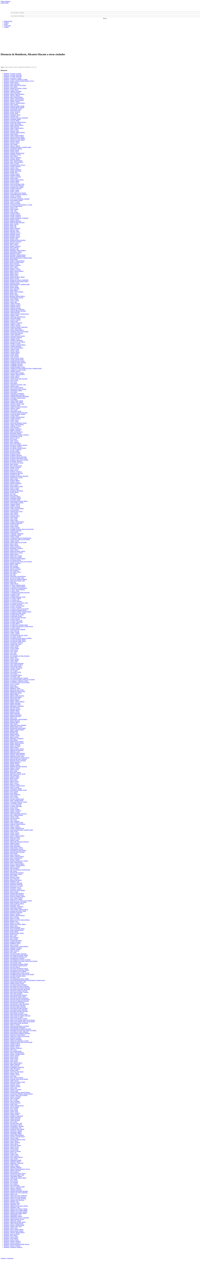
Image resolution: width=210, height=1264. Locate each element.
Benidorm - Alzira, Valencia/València (13, 162)
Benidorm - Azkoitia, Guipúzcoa (12, 215)
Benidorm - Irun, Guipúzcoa (11, 570)
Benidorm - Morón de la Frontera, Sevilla (14, 774)
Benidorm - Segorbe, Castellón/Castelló (14, 1054)
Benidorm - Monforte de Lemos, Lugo (14, 756)
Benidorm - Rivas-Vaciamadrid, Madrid (14, 928)
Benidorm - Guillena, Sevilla (11, 541)
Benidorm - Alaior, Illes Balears (12, 92)
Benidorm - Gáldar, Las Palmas (12, 507)
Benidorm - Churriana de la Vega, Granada (15, 389)
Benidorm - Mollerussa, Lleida (12, 751)
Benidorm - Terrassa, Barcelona (12, 1102)
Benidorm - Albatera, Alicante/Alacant (14, 98)
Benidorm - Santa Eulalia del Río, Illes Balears (16, 1023)
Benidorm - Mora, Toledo (10, 771)
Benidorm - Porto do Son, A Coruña (13, 886)
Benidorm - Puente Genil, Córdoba (13, 899)
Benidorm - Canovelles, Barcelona (13, 337)
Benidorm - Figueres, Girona (11, 489)
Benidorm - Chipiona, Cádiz (11, 386)
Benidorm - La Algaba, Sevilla (12, 594)
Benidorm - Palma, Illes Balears (12, 846)
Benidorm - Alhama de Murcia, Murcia (14, 137)
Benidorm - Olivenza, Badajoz (12, 818)
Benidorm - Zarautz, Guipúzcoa (12, 1242)
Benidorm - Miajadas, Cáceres (12, 735)
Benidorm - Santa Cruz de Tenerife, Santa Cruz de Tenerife (19, 1021)
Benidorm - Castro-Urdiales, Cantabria (14, 373)
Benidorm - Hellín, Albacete (11, 545)
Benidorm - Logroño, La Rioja (12, 669)
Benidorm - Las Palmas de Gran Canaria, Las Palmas (18, 638)
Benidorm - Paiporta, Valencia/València (14, 835)
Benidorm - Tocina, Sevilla (11, 1110)
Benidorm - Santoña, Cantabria (12, 1045)
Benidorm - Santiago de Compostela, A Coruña (16, 1040)
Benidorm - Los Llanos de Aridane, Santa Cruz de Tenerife (19, 679)
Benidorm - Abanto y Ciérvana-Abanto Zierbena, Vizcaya (19, 81)
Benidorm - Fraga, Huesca (11, 495)
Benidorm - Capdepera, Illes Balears (13, 340)
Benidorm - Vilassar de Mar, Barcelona (14, 1200)
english (7, 3)
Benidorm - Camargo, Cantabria (12, 319)
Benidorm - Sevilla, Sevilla (11, 1060)
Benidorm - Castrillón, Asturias (12, 371)
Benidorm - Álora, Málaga (11, 156)
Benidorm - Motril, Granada (11, 778)
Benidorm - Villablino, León (11, 1201)
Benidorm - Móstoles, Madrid (11, 777)
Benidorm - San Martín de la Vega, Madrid (15, 971)
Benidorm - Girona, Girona (11, 520)
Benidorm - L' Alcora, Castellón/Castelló (14, 585)
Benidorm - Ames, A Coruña (11, 163)
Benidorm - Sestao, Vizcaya (11, 1058)
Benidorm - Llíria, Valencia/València (13, 664)
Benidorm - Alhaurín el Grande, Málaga (14, 140)
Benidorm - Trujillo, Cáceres (11, 1147)
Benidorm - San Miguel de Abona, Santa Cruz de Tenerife (19, 974)
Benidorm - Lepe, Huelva (10, 654)
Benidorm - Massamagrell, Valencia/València (15, 719)
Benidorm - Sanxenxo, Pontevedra (13, 1048)
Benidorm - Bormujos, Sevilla (11, 283)
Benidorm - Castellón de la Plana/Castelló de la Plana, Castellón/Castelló (23, 368)
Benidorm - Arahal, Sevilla (11, 178)
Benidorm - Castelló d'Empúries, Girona (14, 367)
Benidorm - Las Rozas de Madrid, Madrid (15, 639)
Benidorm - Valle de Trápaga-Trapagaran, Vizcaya (17, 1169)
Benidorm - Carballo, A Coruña (12, 343)
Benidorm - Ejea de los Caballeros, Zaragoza (15, 445)
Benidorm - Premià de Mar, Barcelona (14, 894)
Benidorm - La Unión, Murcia (12, 623)
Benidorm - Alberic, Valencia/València (14, 100)
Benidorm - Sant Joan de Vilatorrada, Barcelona (16, 1001)
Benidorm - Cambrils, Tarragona (12, 325)
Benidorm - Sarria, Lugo (10, 1049)
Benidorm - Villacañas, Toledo (12, 1203)
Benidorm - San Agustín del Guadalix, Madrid (16, 955)
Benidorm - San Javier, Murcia (12, 967)
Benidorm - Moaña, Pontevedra (12, 744)
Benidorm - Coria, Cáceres (11, 409)
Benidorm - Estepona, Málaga (11, 480)
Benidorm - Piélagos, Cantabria (12, 866)
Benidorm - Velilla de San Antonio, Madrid (15, 1178)
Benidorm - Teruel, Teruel (10, 1104)
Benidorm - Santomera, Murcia (12, 1043)
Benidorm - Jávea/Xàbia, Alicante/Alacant (15, 576)
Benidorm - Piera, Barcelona (11, 868)
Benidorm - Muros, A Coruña (11, 784)
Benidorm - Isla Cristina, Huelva (12, 572)
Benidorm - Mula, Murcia (10, 779)
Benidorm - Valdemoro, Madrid (12, 1161)
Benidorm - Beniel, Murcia (11, 259)
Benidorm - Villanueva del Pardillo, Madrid (15, 1213)
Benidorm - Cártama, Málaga (11, 353)
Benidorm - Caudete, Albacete (12, 375)
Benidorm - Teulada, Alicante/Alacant (14, 1105)
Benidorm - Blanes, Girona (11, 275)
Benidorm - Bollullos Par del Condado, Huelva (16, 281)
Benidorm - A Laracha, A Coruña (12, 78)
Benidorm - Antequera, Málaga (12, 175)
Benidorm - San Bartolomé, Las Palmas (14, 958)
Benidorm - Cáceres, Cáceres (11, 300)
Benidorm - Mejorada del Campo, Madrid (15, 728)
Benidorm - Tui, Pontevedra (11, 1150)
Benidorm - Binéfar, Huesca (11, 274)
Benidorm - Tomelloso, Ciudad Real (13, 1116)
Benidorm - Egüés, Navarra (11, 440)
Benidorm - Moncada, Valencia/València (14, 754)
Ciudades (6, 22)
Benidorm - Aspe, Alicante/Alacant (13, 206)
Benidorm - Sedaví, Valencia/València (14, 1052)
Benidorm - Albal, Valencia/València (13, 97)
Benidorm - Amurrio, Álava (11, 168)
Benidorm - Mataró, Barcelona (12, 720)
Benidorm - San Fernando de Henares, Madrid (16, 964)
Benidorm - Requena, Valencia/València (14, 915)
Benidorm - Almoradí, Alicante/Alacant (14, 153)
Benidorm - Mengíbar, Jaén (11, 732)
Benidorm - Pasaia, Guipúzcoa (12, 855)
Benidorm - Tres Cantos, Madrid (12, 1145)
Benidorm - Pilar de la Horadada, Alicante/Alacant (17, 869)
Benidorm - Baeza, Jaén (10, 225)
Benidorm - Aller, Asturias (10, 144)
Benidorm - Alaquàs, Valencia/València (14, 94)
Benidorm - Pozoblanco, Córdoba (12, 889)
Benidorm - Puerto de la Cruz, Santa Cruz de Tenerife (18, 900)
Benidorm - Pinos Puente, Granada (13, 874)
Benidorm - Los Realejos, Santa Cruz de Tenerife (16, 682)
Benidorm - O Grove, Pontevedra (12, 805)
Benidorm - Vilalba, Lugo (10, 1194)
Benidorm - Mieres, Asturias (11, 737)
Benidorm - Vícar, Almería (11, 1183)
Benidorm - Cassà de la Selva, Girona (13, 358)
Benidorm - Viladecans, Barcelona (13, 1189)
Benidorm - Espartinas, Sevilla (12, 474)
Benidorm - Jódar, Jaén (10, 582)
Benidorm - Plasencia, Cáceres (12, 877)
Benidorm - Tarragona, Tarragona (12, 1089)
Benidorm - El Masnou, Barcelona (13, 455)
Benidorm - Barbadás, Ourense (12, 235)
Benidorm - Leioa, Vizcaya (11, 650)
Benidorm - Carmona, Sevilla (11, 349)
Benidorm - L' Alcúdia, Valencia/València (14, 586)
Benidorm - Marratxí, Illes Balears (13, 715)
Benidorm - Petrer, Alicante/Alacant (13, 862)
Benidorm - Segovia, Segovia (11, 1055)
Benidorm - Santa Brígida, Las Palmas (14, 1012)
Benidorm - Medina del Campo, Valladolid (15, 725)
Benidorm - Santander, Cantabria (12, 1037)
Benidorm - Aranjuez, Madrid (11, 181)
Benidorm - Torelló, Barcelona (12, 1120)
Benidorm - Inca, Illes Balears (11, 567)
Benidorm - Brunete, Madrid (11, 287)
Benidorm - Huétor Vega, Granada (13, 557)
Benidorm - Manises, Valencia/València (14, 701)
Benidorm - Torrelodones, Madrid (12, 1132)
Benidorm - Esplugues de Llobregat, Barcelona (16, 476)
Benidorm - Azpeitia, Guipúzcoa (12, 216)
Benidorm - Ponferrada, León (11, 881)
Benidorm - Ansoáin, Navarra (11, 173)
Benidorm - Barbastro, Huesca (12, 237)
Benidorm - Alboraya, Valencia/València (14, 103)
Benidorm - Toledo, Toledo (11, 1111)
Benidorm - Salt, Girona (10, 952)
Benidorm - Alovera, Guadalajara (12, 157)
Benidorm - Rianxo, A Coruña (12, 918)
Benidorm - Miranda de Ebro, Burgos (13, 741)
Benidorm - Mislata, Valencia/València (14, 743)
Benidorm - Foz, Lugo (10, 493)
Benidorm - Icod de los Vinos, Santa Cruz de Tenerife (18, 561)
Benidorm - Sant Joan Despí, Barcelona (14, 1002)
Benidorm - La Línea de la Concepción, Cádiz (16, 603)
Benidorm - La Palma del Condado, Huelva (15, 610)
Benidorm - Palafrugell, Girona (12, 838)
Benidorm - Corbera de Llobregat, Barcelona (15, 406)
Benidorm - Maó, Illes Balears (12, 707)
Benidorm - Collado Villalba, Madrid (13, 401)
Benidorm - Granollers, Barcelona (12, 530)
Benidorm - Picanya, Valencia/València (14, 864)
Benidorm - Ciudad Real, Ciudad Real (14, 393)
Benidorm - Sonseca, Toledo (11, 1073)
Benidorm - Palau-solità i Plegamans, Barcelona (16, 841)
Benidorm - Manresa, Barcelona (12, 704)
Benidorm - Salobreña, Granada (12, 949)
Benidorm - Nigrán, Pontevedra (12, 794)
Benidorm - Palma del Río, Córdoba (13, 847)
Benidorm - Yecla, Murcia (10, 1235)
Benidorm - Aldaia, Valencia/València (13, 125)
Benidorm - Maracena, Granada (12, 709)
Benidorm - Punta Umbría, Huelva (13, 908)
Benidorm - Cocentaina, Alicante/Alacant (14, 398)
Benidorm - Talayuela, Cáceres (12, 1083)
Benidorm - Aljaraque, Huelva (12, 143)
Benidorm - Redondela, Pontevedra (13, 912)
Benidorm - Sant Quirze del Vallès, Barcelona (16, 1008)
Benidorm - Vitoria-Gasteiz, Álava (13, 1226)
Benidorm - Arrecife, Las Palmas (12, 196)
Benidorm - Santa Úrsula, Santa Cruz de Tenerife (16, 1036)
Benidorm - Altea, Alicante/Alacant (13, 160)
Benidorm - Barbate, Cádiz (11, 238)
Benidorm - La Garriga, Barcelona (13, 601)
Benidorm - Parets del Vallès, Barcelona (14, 852)
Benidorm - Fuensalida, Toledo (12, 499)
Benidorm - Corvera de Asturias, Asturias (14, 414)
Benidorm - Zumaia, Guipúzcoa (12, 1245)
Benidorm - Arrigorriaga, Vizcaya (12, 197)
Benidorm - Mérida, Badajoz (11, 734)
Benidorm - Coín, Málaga (10, 399)
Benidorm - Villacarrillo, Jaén (11, 1204)
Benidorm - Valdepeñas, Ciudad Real (13, 1163)
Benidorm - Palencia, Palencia (12, 843)
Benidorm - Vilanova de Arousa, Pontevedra (15, 1195)
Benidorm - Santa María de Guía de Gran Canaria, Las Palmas (20, 1030)
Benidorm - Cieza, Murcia (10, 392)
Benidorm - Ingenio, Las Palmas (12, 569)
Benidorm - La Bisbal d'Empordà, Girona (14, 597)
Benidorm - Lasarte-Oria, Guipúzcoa (13, 642)
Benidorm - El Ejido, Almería (11, 451)
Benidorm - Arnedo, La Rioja (11, 191)
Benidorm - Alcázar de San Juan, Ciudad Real (16, 117)
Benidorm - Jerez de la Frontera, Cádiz (14, 577)
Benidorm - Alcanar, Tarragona (12, 112)
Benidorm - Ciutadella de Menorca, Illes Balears (16, 396)
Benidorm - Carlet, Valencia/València (13, 347)
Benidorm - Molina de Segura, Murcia (14, 749)
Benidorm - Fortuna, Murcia (11, 492)
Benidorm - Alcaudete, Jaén (11, 116)
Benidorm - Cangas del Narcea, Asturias (14, 336)
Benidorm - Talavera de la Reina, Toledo (14, 1082)
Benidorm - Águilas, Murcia (11, 89)
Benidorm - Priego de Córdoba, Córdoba (14, 896)
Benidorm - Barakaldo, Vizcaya (12, 232)
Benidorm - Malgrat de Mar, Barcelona (14, 695)
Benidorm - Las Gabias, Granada (12, 636)
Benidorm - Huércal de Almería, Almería (14, 551)
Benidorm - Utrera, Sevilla (11, 1158)
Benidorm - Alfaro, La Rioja (11, 129)
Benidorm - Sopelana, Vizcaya (12, 1074)
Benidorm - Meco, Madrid (11, 723)
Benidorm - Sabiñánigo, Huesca (12, 943)
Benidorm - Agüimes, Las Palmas (12, 91)
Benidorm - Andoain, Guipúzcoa (12, 169)
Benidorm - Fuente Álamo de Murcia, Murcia (15, 501)
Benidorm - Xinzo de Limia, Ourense (13, 1231)
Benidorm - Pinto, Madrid (10, 875)
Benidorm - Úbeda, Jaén (10, 1152)
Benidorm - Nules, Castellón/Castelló (13, 800)
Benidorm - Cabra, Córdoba (11, 299)
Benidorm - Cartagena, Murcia (12, 352)
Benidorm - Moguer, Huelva (11, 747)
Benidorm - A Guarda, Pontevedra (13, 76)
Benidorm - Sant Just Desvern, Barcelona (14, 1005)
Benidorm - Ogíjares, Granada (12, 809)
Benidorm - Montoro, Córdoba (12, 768)
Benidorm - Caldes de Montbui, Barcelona (15, 311)
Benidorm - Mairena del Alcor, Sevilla (14, 690)
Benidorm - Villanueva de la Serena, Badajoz (15, 1211)
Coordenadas (7, 25)
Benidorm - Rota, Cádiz (10, 936)
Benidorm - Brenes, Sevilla (11, 286)
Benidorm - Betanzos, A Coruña (12, 269)
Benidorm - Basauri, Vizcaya (11, 243)
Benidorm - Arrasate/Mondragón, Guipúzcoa (15, 194)
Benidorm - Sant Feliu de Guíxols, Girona (15, 996)
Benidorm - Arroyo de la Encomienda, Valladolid (16, 199)
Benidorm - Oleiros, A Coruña (12, 812)
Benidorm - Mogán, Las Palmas (12, 746)
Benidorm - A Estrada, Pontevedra (13, 75)
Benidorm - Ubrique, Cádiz (11, 1154)
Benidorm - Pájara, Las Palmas (12, 837)
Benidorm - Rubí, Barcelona (11, 937)
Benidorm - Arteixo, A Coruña (12, 201)
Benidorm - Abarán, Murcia (11, 82)
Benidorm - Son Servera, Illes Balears (13, 1071)
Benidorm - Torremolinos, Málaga (13, 1133)
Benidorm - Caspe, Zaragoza (11, 356)
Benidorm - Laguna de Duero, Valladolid (14, 629)
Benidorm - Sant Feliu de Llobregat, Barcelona (16, 998)
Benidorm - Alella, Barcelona (11, 126)
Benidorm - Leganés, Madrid (11, 648)
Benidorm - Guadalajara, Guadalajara (13, 533)
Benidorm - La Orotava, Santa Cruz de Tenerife (16, 608)
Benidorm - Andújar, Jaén (10, 172)
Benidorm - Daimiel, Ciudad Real (12, 429)
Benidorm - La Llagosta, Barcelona (13, 604)
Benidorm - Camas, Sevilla (11, 321)
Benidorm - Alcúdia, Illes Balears (12, 123)
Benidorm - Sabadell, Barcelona (12, 942)
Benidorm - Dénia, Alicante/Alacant (13, 432)
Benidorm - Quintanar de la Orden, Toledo (15, 911)
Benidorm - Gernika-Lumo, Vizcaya (13, 511)
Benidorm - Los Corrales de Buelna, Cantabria (16, 678)
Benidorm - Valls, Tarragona (11, 1172)
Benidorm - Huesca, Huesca (11, 554)
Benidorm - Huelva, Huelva (11, 549)
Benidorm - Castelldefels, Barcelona (13, 365)
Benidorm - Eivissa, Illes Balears (12, 443)
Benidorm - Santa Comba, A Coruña (13, 1017)
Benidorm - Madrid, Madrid (11, 687)
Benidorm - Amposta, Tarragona (12, 166)
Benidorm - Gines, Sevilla (10, 518)
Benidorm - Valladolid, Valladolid (12, 1167)
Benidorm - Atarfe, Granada (11, 209)
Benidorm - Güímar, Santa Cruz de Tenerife (15, 542)
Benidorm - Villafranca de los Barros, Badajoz (16, 1206)
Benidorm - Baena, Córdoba (11, 224)
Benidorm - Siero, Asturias (11, 1061)
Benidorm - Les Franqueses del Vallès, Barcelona (16, 656)
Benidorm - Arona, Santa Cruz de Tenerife (15, 193)
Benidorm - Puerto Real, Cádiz (12, 905)
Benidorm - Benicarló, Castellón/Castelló (14, 256)
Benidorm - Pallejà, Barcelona (12, 844)
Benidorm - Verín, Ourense (11, 1181)
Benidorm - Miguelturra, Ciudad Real (13, 738)
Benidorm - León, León (10, 653)
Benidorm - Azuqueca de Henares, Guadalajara (16, 218)
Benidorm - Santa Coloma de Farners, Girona (15, 1014)
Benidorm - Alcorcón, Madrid (11, 120)
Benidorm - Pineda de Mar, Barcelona (14, 872)
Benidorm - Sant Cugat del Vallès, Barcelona (15, 995)
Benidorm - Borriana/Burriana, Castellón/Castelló (17, 284)
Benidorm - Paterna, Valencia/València (14, 856)
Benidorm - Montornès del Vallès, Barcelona (15, 766)
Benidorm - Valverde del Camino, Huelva (15, 1173)
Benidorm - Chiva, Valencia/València (13, 387)
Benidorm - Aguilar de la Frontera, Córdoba (15, 88)
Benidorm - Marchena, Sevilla (12, 712)
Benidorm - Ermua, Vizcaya (11, 470)
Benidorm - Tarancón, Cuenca (12, 1085)
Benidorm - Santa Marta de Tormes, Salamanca (16, 1032)
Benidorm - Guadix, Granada (11, 536)
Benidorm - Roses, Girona (11, 934)
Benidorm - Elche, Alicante (11, 464)
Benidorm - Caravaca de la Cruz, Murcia (14, 342)
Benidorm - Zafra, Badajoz (11, 1238)
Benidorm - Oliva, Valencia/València (13, 815)
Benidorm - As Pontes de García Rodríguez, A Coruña (18, 204)
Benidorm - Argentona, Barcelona (12, 188)
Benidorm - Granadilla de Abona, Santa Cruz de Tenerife (18, 529)
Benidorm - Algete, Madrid (11, 134)
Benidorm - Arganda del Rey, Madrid (13, 187)
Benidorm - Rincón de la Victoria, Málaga (15, 924)
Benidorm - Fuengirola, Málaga (12, 496)
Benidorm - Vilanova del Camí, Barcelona (15, 1197)
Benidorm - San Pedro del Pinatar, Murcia (15, 976)
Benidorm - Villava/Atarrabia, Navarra (14, 1219)
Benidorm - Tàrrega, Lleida (11, 1091)
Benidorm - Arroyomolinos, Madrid (13, 200)
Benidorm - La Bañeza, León (11, 595)
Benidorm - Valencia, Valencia (12, 1166)
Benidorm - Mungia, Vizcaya (11, 781)
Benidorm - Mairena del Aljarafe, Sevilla (14, 691)
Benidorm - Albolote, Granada (12, 101)
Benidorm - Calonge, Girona (11, 315)
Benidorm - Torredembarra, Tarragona (14, 1126)
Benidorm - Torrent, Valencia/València (14, 1135)
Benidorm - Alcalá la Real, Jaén (12, 110)
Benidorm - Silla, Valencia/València (13, 1063)
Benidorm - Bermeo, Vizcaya (11, 268)
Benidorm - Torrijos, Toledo (11, 1138)
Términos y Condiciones (7, 1258)
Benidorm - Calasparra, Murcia (12, 306)
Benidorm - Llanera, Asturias (11, 659)
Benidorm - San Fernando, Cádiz (12, 962)
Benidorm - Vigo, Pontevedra (11, 1185)
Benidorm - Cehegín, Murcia (11, 377)
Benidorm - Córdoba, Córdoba (12, 408)
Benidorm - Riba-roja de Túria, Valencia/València (17, 920)
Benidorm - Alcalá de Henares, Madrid (14, 107)
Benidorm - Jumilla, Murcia (11, 583)
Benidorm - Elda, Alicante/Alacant (13, 465)
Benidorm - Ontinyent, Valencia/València (14, 824)
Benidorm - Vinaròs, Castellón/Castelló (14, 1225)
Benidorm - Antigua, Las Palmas (12, 176)
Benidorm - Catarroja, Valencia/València (14, 374)
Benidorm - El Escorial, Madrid (12, 452)
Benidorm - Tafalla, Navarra (11, 1080)
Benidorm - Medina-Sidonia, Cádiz (13, 726)
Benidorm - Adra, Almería (10, 86)
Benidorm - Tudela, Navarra (11, 1148)
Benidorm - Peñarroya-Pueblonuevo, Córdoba (16, 861)
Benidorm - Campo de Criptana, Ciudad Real (15, 327)
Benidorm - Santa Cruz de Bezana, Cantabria (15, 1018)
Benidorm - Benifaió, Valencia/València (14, 260)
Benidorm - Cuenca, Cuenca (11, 421)
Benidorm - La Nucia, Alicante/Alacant (14, 605)
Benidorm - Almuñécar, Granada (12, 154)
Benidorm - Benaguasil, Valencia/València (15, 250)
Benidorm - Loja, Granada (11, 670)
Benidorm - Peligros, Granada (11, 859)
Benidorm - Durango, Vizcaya (12, 437)
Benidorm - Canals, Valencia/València (14, 330)
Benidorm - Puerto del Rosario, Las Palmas (15, 902)
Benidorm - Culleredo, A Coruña (12, 426)
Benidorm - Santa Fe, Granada (12, 1024)
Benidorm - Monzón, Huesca (11, 769)
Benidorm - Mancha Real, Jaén (12, 698)
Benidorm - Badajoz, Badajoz (11, 219)
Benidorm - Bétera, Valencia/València (13, 271)
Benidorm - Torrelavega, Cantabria (13, 1130)
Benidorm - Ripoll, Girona (11, 925)
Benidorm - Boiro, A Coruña (11, 278)
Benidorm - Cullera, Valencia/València (14, 424)
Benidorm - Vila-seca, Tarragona (12, 1188)
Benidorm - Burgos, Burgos (11, 294)
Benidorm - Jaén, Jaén (9, 575)
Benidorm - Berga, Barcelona (11, 263)
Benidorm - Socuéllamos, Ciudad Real (14, 1067)
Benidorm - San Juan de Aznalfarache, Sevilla (16, 968)
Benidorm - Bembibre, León (11, 249)
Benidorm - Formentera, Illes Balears (13, 490)
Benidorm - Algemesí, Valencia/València (14, 132)
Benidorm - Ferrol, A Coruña (11, 488)
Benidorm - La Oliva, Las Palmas (12, 607)
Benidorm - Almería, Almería (11, 150)
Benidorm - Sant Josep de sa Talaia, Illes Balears (16, 1004)
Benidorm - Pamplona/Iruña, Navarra (13, 849)
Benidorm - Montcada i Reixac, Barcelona (15, 760)
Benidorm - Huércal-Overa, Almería (13, 552)
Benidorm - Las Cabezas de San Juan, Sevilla (15, 635)
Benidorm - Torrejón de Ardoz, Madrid (14, 1129)
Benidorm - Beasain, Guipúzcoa (12, 246)
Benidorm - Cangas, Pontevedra (12, 334)
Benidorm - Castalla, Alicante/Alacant (14, 359)
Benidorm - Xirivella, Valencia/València (14, 1232)
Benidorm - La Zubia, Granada (12, 628)
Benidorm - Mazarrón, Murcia (12, 722)
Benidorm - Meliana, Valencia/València (14, 729)
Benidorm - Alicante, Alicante (11, 141)
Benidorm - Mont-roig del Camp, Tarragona (15, 759)
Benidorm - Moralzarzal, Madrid (12, 772)
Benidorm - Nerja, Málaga (11, 793)
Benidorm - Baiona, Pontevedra (12, 228)
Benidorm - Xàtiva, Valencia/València (13, 1229)
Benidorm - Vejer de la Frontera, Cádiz (14, 1175)
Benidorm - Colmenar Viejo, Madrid (13, 402)
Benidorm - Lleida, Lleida (10, 662)
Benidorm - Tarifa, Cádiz (10, 1088)
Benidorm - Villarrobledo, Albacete (13, 1216)
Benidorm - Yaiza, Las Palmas (12, 1234)
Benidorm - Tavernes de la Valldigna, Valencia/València (18, 1094)
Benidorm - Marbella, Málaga (11, 710)
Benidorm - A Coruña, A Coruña (12, 73)
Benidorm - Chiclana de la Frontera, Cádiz (15, 384)
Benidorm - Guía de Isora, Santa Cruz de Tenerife (17, 539)
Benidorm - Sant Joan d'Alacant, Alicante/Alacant (17, 999)
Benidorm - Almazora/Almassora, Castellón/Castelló (17, 147)
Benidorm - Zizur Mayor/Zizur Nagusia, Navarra (16, 1244)
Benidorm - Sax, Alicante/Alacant (12, 1051)
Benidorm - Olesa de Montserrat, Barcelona (15, 813)
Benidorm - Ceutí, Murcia (10, 383)
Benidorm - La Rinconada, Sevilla (13, 616)
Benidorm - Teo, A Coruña (11, 1099)
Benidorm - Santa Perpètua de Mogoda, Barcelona (17, 1033)
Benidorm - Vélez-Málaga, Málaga (13, 1176)
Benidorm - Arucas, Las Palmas (12, 203)
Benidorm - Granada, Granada (12, 527)
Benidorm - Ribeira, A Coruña (12, 922)
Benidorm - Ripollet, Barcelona (12, 927)
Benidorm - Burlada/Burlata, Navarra (13, 297)
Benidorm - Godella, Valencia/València (14, 521)
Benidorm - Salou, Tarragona (11, 951)
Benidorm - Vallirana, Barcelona (12, 1170)
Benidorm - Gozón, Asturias (11, 524)
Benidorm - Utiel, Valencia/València (13, 1157)
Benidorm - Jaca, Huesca (10, 573)
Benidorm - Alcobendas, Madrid (12, 119)
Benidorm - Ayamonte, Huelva (12, 213)
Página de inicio (8, 21)
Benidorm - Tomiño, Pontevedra (12, 1117)
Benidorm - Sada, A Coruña (11, 945)
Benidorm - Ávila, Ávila (10, 210)
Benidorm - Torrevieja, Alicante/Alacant (14, 1136)
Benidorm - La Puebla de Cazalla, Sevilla (14, 613)
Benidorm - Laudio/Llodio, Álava (12, 644)
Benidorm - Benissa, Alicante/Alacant (13, 262)
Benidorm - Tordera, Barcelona (12, 1119)
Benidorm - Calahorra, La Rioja (12, 305)
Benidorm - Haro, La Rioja (11, 544)
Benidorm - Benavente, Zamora (12, 253)
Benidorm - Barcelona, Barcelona (12, 241)
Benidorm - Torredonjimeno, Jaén (12, 1127)
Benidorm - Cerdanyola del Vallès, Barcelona (15, 378)
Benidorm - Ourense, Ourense (12, 833)
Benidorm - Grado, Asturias (11, 526)
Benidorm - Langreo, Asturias (11, 632)
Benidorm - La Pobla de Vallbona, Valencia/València (17, 611)
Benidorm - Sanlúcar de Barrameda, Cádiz (15, 981)
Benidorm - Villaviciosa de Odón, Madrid (15, 1222)
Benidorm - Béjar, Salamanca (11, 247)
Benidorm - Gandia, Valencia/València (14, 508)
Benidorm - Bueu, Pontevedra (11, 288)
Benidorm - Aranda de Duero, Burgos (14, 179)
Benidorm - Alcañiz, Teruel (11, 113)
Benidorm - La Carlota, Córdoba (12, 598)
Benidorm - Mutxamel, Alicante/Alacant (14, 785)
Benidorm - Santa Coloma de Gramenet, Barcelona (17, 1015)
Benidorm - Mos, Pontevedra (11, 775)
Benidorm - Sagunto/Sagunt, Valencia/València (16, 946)
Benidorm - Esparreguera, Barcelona (13, 473)
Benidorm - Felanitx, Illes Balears (12, 483)
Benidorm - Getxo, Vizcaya (11, 514)
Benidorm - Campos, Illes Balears (12, 328)
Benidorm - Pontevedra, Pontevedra (13, 884)
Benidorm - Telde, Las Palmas (12, 1098)
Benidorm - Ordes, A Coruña (11, 825)
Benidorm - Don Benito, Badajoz (12, 433)
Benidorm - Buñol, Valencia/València (13, 291)
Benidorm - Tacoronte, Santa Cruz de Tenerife (16, 1079)
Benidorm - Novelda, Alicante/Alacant (14, 799)
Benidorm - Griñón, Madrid (11, 532)
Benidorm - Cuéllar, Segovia (11, 420)
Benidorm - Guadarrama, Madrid (12, 535)
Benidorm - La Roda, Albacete (12, 619)
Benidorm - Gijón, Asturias (11, 517)
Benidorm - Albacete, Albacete (12, 95)
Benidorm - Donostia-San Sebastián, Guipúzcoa (16, 434)
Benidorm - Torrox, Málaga (11, 1141)
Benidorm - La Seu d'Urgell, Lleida (13, 620)
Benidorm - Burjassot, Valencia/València (14, 296)
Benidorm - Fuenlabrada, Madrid (12, 498)
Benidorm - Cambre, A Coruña (12, 324)
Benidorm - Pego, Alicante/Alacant (13, 858)
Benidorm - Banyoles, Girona (11, 231)
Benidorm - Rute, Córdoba (11, 939)
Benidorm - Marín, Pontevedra (12, 713)
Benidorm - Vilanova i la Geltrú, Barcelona (15, 1198)
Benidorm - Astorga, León (11, 207)
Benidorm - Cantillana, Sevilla (12, 339)
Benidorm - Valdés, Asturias (11, 1164)
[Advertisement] (30, 7)
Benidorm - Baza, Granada (11, 244)
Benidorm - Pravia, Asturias (11, 892)
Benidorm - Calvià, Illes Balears (12, 318)
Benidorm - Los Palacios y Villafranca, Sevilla (16, 681)
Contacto (6, 27)
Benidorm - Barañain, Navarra (12, 234)
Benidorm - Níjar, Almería (10, 796)
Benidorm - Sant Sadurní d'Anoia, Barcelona (15, 1009)
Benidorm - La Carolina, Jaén (11, 600)
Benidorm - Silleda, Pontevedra (12, 1064)
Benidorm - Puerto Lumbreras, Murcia (14, 903)
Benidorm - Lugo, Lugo (10, 685)
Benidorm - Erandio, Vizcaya (11, 468)
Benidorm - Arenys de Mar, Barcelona (14, 185)
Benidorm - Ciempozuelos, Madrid (13, 390)
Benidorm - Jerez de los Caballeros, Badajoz (15, 579)
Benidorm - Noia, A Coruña (11, 797)
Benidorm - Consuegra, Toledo (12, 405)
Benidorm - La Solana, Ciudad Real (13, 622)
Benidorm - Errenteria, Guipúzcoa (13, 471)
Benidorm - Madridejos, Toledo (12, 688)
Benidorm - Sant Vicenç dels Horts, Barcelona (16, 1011)
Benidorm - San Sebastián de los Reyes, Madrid (16, 979)
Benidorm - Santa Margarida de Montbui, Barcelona (17, 1029)
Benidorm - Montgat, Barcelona (12, 762)
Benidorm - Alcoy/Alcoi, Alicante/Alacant (15, 122)
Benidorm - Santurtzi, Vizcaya (12, 1046)
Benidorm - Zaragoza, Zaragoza (12, 1241)
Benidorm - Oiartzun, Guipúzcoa (12, 810)
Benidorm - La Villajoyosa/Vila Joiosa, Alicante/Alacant (18, 626)
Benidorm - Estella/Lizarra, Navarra (13, 477)
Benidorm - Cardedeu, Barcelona (12, 346)
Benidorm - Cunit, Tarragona (11, 427)
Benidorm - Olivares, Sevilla (11, 816)
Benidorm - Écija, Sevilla (10, 439)
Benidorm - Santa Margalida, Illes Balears (15, 1027)
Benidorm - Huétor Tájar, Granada (13, 555)
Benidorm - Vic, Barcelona (11, 1182)
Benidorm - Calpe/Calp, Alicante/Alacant (14, 316)
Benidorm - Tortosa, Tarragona (12, 1142)
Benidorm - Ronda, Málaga (11, 931)
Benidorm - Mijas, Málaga (11, 740)
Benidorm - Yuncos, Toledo (11, 1237)
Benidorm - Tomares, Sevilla (11, 1114)
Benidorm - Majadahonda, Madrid (13, 692)
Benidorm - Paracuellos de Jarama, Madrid (15, 850)
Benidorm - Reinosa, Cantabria (12, 914)
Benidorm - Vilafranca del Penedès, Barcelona (16, 1191)
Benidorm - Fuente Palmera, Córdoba (13, 502)
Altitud (6, 24)
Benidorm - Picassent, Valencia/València (14, 865)
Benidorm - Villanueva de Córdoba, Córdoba (15, 1209)
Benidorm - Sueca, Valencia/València (13, 1077)
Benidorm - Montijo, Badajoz (11, 763)
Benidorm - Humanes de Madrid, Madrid (14, 558)
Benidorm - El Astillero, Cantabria (13, 446)
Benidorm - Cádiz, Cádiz (10, 302)
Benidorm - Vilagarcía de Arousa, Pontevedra (15, 1192)
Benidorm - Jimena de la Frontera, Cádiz (14, 580)
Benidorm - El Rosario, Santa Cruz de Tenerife (16, 460)
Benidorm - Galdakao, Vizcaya (12, 505)
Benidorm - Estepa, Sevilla (11, 479)
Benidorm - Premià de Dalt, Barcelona (14, 893)
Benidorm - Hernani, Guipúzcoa (12, 547)
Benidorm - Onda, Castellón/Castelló (13, 822)
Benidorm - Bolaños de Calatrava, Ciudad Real (16, 280)
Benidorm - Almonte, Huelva (11, 151)
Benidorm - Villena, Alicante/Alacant (13, 1223)
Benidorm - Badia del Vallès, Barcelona (14, 222)
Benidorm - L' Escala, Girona (11, 591)
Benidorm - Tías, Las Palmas (11, 1107)
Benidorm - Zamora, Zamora (11, 1239)
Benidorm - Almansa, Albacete (12, 145)
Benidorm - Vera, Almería (10, 1179)
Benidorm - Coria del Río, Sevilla (12, 411)
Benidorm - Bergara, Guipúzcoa (12, 265)
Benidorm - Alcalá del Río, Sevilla (13, 109)
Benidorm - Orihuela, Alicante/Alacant (14, 828)
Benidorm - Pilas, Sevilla (10, 871)
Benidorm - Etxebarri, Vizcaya (12, 482)
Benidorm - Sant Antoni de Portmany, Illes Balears (17, 989)
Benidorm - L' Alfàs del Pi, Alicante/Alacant (15, 588)
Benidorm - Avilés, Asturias (11, 212)
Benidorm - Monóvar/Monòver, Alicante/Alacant (16, 757)
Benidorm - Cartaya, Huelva (11, 355)
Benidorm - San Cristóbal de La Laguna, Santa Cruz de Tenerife (20, 961)
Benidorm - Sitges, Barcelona (11, 1066)
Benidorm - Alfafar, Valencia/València (14, 128)
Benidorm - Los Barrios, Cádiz (12, 676)
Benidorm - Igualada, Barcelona (12, 563)
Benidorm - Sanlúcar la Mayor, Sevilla (14, 983)
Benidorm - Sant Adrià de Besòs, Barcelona (15, 984)
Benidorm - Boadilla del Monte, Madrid (14, 277)
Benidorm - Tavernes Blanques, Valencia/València (17, 1092)
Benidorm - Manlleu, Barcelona (12, 703)
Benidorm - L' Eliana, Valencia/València (14, 589)
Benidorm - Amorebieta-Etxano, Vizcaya (14, 165)
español (3, 3)
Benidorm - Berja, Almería (11, 266)
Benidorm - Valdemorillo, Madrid (12, 1160)
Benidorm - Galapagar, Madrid (12, 504)
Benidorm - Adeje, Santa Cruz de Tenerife (15, 85)
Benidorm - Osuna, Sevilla (11, 831)
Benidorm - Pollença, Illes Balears (13, 880)
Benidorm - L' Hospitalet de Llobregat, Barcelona (17, 592)
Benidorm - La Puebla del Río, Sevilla (14, 614)
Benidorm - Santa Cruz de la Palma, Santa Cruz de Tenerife (19, 1020)
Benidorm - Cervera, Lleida (11, 380)
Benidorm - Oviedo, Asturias (11, 834)
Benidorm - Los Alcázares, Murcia (13, 675)
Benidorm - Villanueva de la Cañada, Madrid (15, 1210)
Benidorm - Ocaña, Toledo (11, 807)
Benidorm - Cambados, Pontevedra (13, 322)
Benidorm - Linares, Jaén (10, 657)
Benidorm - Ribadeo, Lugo (11, 921)
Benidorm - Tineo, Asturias (11, 1108)
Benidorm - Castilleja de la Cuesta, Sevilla (15, 370)
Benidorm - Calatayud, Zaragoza (12, 308)
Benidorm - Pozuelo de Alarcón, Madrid (14, 890)
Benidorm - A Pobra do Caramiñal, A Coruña (15, 79)
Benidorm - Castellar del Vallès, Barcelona (15, 362)
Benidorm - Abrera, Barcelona (12, 84)
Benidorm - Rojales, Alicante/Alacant (13, 930)
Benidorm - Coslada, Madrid (11, 415)
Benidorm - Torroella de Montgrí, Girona (14, 1139)
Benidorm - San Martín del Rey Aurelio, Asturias (16, 973)
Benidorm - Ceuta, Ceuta (10, 381)
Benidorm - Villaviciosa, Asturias (12, 1220)
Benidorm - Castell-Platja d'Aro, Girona (14, 361)
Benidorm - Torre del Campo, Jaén (13, 1123)
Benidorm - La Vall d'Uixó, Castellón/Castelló (16, 625)
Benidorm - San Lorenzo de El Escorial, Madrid (16, 970)
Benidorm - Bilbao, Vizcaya (11, 272)
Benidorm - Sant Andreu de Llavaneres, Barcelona (17, 987)
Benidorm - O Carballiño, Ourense (13, 803)
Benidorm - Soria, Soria (10, 1076)
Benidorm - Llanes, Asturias (11, 660)
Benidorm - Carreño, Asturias (11, 350)
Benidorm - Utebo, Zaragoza (11, 1155)
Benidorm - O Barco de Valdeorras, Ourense (15, 802)
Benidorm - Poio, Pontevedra (11, 878)
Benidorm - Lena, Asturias (11, 651)
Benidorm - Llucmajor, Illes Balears (13, 667)
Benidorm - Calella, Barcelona (12, 312)
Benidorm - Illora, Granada (11, 566)
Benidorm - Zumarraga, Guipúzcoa (13, 1247)
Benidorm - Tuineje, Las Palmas (12, 1151)
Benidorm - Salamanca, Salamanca (13, 948)
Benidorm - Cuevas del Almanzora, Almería (15, 423)
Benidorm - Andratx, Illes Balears (12, 171)
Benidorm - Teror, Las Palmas (11, 1101)
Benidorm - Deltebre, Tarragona (12, 430)
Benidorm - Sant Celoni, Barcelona (13, 993)
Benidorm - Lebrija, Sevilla (11, 647)
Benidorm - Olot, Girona (10, 819)
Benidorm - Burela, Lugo (10, 293)
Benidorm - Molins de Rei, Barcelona (13, 750)
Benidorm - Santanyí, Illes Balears (13, 1039)
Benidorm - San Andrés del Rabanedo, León (15, 956)
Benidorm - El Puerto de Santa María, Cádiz (15, 458)
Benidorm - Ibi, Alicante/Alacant (12, 560)
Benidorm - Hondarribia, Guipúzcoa (13, 548)
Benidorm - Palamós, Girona (11, 840)
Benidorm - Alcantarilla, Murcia (12, 114)
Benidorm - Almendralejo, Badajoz (13, 148)
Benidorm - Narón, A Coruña (11, 787)
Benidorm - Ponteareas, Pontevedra (13, 883)
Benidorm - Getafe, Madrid (11, 513)
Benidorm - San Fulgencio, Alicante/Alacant (15, 965)
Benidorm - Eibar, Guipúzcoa (11, 442)
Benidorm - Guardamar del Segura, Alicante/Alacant (17, 538)
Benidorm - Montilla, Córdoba (12, 765)
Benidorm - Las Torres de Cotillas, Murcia (15, 641)
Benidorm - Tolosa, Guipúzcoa (12, 1113)
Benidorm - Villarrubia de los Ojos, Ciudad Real (16, 1217)
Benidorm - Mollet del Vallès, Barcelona (14, 753)
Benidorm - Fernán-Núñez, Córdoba (13, 486)
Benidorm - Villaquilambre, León (12, 1214)
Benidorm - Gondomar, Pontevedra (13, 523)
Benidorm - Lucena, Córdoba (11, 684)
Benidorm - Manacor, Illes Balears (13, 697)
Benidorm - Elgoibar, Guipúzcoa (12, 467)
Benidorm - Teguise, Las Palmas (12, 1096)
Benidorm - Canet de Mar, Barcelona (13, 333)
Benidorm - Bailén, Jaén (10, 227)
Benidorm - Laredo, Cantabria (12, 633)
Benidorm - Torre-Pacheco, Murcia (13, 1124)
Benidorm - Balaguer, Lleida (11, 230)
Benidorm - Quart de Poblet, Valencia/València (16, 909)
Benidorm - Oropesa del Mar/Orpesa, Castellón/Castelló (18, 830)
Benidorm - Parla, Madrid (10, 853)
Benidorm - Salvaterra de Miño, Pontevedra (15, 953)
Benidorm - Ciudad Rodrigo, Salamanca (14, 395)
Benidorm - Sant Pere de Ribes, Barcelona (15, 1007)
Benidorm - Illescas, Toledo (11, 564)
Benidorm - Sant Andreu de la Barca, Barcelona (16, 986)
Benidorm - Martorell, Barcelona (12, 716)
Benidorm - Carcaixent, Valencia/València (15, 345)
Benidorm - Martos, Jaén (10, 718)
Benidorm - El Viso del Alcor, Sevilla (13, 462)
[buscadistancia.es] (5, 1)
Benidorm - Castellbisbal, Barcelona (13, 364)
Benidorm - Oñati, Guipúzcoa (11, 821)
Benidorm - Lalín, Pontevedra (11, 631)
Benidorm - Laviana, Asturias (11, 645)
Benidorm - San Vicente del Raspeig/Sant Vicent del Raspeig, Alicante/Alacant (24, 980)
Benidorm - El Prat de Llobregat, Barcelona (15, 457)
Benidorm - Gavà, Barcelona (11, 510)
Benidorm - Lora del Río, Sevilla (12, 672)
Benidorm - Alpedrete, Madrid (12, 159)
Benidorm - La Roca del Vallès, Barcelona (15, 617)
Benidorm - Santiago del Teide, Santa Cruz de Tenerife (18, 1042)
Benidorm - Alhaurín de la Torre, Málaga (14, 138)
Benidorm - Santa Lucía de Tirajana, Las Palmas (16, 1026)
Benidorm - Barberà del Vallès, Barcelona (15, 240)
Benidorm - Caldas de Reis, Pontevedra (14, 309)
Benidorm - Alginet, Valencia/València (14, 135)
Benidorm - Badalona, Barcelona (12, 221)
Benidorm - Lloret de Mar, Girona (12, 666)
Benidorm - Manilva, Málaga (11, 700)
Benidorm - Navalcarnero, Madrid (13, 788)
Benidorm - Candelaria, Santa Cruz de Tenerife (16, 331)
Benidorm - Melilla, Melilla (11, 731)
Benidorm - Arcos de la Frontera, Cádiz (14, 184)
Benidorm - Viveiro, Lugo (10, 1228)
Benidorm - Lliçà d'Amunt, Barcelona (14, 663)
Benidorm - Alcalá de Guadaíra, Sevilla (14, 106)
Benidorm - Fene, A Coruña (11, 485)
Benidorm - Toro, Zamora (10, 1122)
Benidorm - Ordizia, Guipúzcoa (12, 827)
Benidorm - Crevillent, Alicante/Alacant (14, 417)
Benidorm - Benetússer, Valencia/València (15, 255)
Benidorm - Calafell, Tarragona (12, 303)
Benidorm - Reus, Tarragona (11, 917)
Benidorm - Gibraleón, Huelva (12, 516)
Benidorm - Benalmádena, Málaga (13, 252)
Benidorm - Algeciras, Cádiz (11, 131)
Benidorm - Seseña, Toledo (11, 1057)
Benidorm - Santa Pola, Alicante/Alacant (14, 1035)
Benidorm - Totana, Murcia (11, 1144)
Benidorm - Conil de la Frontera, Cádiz (14, 403)
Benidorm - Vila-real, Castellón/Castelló (14, 1186)
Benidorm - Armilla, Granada (11, 190)
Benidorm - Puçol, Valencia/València (13, 897)
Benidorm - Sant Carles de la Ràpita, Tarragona (16, 992)
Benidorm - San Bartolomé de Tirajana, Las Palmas (17, 959)
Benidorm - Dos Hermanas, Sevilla (13, 436)
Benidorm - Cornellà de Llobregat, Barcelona (15, 412)
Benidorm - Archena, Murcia (11, 182)
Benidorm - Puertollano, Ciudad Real (13, 906)
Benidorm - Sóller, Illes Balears (12, 1068)
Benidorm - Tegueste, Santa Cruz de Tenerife (15, 1095)
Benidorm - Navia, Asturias (11, 791)
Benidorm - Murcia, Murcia (11, 782)
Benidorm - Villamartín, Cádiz (12, 1207)
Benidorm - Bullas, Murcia (11, 290)
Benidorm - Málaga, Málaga (11, 694)
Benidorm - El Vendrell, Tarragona (13, 461)
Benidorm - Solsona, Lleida (11, 1070)
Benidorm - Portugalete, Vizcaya (12, 887)
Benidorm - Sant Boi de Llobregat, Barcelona (15, 990)
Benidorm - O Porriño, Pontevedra (13, 806)
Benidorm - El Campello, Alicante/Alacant (15, 448)
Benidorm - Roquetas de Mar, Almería (14, 933)
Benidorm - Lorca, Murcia (11, 673)
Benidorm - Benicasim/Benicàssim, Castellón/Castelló (18, 258)
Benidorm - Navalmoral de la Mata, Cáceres (15, 790)
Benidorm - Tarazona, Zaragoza (12, 1086)
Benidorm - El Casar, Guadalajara (12, 449)
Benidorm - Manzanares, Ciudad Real (14, 706)
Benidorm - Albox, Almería (11, 104)
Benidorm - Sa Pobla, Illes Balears (13, 940)
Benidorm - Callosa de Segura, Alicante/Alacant (16, 314)
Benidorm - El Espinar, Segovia (12, 454)
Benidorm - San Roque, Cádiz (12, 977)
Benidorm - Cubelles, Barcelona (12, 418)
